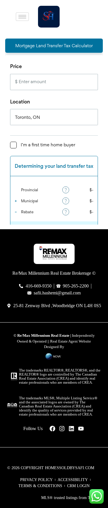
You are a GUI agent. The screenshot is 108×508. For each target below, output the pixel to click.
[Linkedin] (71, 429)
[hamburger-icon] (22, 16)
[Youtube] (81, 429)
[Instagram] (62, 429)
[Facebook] (52, 429)
